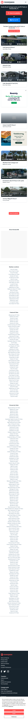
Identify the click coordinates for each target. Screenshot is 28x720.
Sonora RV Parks (14, 564)
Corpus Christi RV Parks (14, 326)
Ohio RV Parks (14, 534)
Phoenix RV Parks (14, 365)
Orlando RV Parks (14, 359)
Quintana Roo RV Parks (14, 554)
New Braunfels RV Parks (14, 352)
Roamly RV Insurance (6, 682)
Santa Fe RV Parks (14, 381)
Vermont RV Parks (14, 588)
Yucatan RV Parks (14, 609)
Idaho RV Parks (14, 466)
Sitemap (3, 665)
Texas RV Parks (14, 582)
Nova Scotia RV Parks (14, 528)
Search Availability (15, 13)
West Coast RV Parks (14, 601)
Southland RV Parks (14, 570)
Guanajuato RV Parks (14, 458)
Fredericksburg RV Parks (14, 334)
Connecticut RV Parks (14, 443)
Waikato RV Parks (14, 595)
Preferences (14, 716)
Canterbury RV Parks (14, 430)
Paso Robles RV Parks (14, 362)
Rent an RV (15, 20)
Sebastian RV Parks (14, 298)
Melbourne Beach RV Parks (14, 289)
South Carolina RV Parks (14, 567)
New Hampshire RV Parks (14, 510)
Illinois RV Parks (14, 468)
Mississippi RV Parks (14, 494)
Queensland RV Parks (14, 551)
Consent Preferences (6, 667)
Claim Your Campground (6, 691)
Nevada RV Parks (14, 505)
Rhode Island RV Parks (14, 556)
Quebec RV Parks (14, 549)
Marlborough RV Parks (14, 484)
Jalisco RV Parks (14, 473)
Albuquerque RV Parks (14, 315)
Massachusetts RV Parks (14, 487)
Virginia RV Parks (14, 591)
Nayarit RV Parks (14, 500)
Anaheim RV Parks (14, 316)
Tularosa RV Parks (14, 391)
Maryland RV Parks (14, 486)
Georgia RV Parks (14, 455)
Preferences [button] (10, 706)
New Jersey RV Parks (14, 512)
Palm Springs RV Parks (14, 360)
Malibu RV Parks (14, 347)
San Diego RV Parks (14, 375)
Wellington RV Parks (14, 599)
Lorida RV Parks (14, 284)
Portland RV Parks (14, 367)
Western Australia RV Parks (14, 603)
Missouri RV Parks (14, 495)
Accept (14, 710)
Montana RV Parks (14, 497)
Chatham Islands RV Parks (14, 432)
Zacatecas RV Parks (14, 613)
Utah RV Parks (14, 585)
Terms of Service (5, 658)
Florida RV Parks (14, 453)
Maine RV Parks (14, 479)
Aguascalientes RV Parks (14, 407)
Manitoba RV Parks (14, 482)
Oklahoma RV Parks (14, 536)
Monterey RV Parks (14, 349)
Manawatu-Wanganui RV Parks (14, 481)
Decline (14, 713)
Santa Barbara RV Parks (14, 378)
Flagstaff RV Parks (14, 333)
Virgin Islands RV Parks (14, 593)
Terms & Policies (5, 663)
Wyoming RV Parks (14, 608)
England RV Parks (14, 450)
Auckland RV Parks (14, 417)
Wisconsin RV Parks (14, 606)
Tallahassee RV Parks (14, 388)
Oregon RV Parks (14, 539)
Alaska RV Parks (14, 411)
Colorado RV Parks (14, 442)
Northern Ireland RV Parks (14, 521)
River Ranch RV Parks (14, 294)
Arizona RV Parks (14, 414)
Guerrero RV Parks (14, 460)
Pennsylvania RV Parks (14, 543)
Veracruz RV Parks (14, 586)
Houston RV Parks (14, 339)
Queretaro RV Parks (14, 552)
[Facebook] (2, 672)
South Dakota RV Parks (14, 569)
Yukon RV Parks (14, 611)
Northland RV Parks (14, 525)
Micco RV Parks (14, 290)
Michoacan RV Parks (14, 490)
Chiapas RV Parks (14, 433)
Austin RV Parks (14, 318)
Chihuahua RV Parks (14, 435)
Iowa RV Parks (14, 471)
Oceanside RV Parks (14, 357)
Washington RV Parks (14, 598)
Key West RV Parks (14, 344)
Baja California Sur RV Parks (14, 422)
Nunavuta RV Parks (14, 531)
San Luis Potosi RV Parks (14, 557)
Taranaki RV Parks (14, 575)
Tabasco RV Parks (14, 572)
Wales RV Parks (14, 596)
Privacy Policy (4, 659)
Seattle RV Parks (14, 383)
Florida (17, 28)
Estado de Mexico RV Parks (14, 451)
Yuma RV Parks (14, 396)
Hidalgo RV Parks (14, 464)
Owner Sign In (4, 689)
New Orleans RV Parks (14, 354)
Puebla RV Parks (14, 546)
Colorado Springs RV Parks (14, 324)
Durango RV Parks (14, 329)
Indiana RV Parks (14, 469)
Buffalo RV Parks (14, 321)
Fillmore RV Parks (14, 331)
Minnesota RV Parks (14, 492)
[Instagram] (8, 672)
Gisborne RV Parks (14, 456)
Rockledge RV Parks (14, 295)
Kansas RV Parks (14, 474)
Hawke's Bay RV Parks (14, 463)
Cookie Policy (4, 661)
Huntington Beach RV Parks (14, 341)
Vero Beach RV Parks (14, 303)
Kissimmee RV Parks (14, 281)
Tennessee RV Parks (14, 580)
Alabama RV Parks (14, 409)
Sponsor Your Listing (14, 31)
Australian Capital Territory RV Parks (14, 419)
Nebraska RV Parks (14, 502)
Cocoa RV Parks (14, 272)
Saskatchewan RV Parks (14, 559)
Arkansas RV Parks (14, 416)
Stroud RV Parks (14, 386)
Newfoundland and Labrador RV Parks (14, 508)
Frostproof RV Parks (14, 277)
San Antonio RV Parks (14, 373)
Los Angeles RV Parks (14, 346)
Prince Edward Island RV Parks (14, 544)
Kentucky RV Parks (14, 476)
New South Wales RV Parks (14, 515)
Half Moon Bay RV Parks (14, 338)
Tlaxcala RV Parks (14, 583)
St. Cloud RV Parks (14, 302)
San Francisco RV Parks (14, 377)
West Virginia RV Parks (14, 604)
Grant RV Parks (14, 279)
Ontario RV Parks (14, 538)
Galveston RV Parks (14, 336)
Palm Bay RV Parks (14, 292)
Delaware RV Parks (14, 445)
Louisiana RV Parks (14, 477)
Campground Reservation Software (9, 693)
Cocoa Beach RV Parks (14, 274)
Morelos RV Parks (14, 499)
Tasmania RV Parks (14, 578)
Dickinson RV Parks (14, 328)
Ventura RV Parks (14, 394)
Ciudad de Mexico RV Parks (14, 437)
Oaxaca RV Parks (14, 533)
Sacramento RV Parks (14, 372)
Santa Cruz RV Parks (14, 380)
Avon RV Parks (14, 269)
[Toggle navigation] (25, 2)
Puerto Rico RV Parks (14, 547)
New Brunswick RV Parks (14, 507)
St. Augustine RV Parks (14, 385)
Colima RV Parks (14, 440)
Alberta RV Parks (14, 412)
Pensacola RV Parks (14, 364)
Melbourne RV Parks (14, 287)
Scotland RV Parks (14, 560)
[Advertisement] (14, 633)
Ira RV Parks (14, 342)
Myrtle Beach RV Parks (14, 351)
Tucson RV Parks (14, 390)
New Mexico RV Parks (14, 513)
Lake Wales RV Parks (14, 282)
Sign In (2, 680)
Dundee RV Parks (14, 276)
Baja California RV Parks (14, 420)
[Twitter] (5, 672)
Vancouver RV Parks (14, 393)
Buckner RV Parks (14, 320)
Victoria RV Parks (14, 590)
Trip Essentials (4, 684)
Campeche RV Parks (14, 429)
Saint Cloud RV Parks (14, 297)
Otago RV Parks (14, 541)
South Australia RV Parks (14, 565)
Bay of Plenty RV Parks (14, 424)
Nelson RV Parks (14, 503)
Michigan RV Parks (14, 489)
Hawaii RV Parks (14, 461)
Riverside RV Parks (14, 370)
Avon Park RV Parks (14, 271)
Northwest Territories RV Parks (14, 526)
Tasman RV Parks (14, 577)
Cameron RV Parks (14, 323)
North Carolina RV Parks (14, 518)
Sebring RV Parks (14, 300)
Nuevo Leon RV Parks (14, 530)
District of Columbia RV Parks (14, 446)
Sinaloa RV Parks (14, 562)
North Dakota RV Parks (14, 520)
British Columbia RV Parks (14, 425)
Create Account (4, 678)
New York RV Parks (14, 516)
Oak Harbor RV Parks (14, 355)
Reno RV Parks (14, 368)
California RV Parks (14, 427)
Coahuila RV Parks (14, 438)
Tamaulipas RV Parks (14, 573)
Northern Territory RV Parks (14, 523)
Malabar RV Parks (14, 285)
